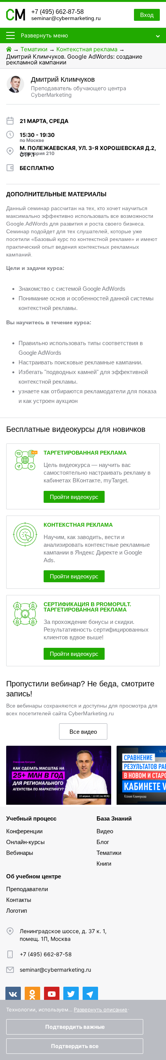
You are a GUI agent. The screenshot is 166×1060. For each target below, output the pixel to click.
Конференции (24, 831)
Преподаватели (27, 889)
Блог (103, 842)
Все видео (83, 731)
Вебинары (19, 852)
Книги (104, 863)
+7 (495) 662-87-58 (57, 11)
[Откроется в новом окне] (13, 994)
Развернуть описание (100, 1009)
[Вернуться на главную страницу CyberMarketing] (15, 18)
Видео (105, 831)
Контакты (18, 900)
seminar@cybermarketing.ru (66, 18)
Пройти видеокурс (74, 497)
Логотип (16, 910)
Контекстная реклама (86, 49)
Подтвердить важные (75, 1026)
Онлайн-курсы (25, 842)
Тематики (33, 49)
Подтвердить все (74, 1046)
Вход (147, 15)
